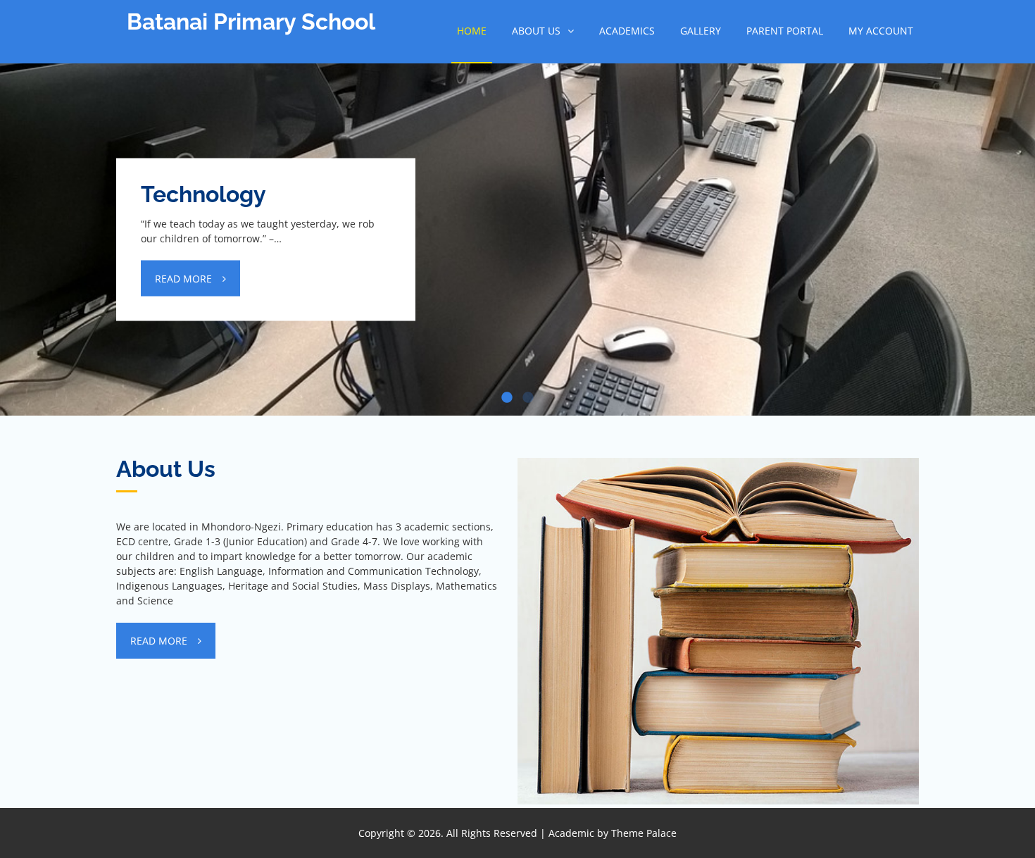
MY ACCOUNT (880, 30)
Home (472, 30)
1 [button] (507, 398)
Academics (627, 30)
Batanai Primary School (251, 21)
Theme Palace (644, 833)
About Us (536, 30)
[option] (517, 239)
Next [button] (1007, 204)
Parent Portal (784, 30)
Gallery (700, 30)
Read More (183, 278)
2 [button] (528, 398)
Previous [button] (28, 204)
